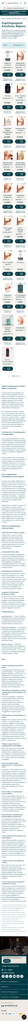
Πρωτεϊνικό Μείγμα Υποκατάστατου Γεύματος (8, 131)
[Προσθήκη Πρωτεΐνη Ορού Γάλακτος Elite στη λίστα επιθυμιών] (11, 151)
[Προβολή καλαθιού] (25, 3)
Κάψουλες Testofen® (7, 64)
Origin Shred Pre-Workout (9, 627)
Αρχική (3, 18)
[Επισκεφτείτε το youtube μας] (14, 976)
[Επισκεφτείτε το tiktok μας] (10, 976)
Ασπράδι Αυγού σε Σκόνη (20, 129)
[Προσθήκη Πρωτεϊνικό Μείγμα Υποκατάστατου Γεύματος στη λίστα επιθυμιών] (11, 117)
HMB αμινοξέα (20, 327)
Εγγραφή (6, 961)
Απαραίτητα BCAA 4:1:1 (20, 196)
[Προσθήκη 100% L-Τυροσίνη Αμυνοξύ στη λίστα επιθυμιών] (11, 251)
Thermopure (20, 262)
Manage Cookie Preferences (10, 966)
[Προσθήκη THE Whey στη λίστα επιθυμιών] (11, 84)
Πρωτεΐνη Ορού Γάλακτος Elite (7, 163)
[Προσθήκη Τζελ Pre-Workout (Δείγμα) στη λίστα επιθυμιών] (11, 348)
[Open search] (6, 3)
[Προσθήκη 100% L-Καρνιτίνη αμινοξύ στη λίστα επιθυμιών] (24, 216)
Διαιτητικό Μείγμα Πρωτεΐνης (7, 329)
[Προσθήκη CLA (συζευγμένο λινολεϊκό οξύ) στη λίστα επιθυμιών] (24, 283)
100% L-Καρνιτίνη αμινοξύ (20, 229)
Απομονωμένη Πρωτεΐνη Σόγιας (20, 163)
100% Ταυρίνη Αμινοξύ (7, 229)
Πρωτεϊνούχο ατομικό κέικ (8, 196)
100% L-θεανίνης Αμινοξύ (20, 96)
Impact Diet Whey (7, 616)
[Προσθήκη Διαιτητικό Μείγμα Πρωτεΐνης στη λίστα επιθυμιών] (11, 316)
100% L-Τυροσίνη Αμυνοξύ (7, 263)
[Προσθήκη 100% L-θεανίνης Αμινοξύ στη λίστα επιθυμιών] (24, 84)
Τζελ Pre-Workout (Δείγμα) (7, 360)
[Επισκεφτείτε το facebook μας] (6, 976)
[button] (24, 1017)
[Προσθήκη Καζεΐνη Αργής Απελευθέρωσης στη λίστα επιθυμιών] (24, 51)
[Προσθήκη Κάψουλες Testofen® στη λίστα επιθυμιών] (11, 51)
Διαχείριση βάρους (16, 18)
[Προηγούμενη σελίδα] (9, 376)
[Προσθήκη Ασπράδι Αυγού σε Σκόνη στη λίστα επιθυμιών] (24, 117)
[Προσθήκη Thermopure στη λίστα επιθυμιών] (24, 251)
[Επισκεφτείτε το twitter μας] (18, 976)
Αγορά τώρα (9, 74)
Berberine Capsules (7, 644)
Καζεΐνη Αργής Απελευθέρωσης (20, 64)
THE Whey (8, 96)
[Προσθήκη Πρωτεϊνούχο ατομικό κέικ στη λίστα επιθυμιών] (11, 183)
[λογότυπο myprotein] (13, 3)
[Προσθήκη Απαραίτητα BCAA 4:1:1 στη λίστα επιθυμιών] (24, 183)
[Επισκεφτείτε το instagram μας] (3, 976)
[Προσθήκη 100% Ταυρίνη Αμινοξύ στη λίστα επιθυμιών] (11, 216)
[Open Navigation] (3, 3)
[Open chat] (21, 976)
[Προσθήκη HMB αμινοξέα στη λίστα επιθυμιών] (24, 316)
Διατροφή (8, 18)
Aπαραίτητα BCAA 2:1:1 (7, 296)
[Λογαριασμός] (21, 3)
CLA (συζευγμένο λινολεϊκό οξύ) (20, 296)
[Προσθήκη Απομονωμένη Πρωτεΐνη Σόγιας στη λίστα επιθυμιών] (24, 151)
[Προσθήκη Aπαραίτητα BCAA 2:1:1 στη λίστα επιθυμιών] (11, 283)
